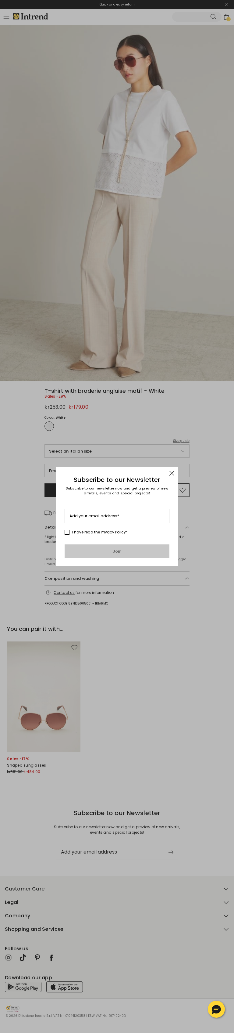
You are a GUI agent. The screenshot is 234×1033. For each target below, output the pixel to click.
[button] (216, 1009)
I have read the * (100, 532)
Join (117, 551)
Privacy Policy (113, 532)
